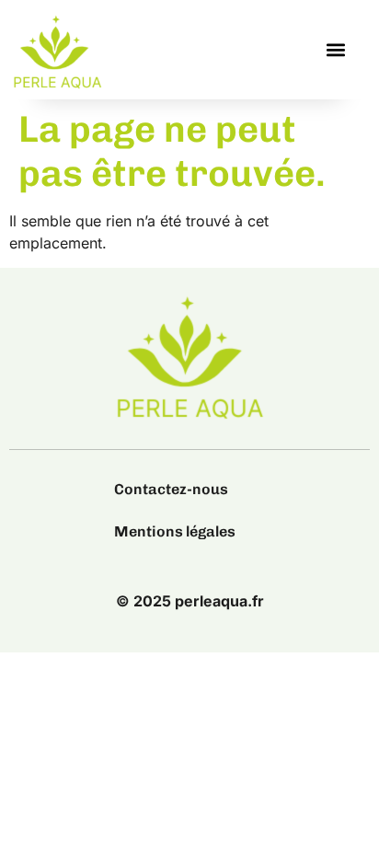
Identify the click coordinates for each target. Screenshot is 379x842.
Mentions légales (174, 531)
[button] (336, 50)
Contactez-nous (171, 489)
